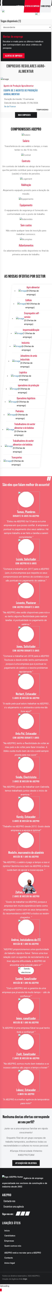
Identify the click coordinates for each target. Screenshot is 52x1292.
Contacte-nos (9, 1201)
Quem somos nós (12, 1246)
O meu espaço (46, 6)
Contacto (8, 1258)
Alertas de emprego (13, 55)
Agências (19, 6)
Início (7, 1230)
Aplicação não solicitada (26, 1163)
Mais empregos (24, 115)
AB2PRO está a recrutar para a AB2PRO (22, 1253)
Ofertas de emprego (32, 6)
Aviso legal (9, 1263)
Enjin (25, 1279)
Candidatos (9, 1236)
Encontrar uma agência (14, 1206)
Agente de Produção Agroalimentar (19, 85)
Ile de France (10, 106)
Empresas (9, 1241)
